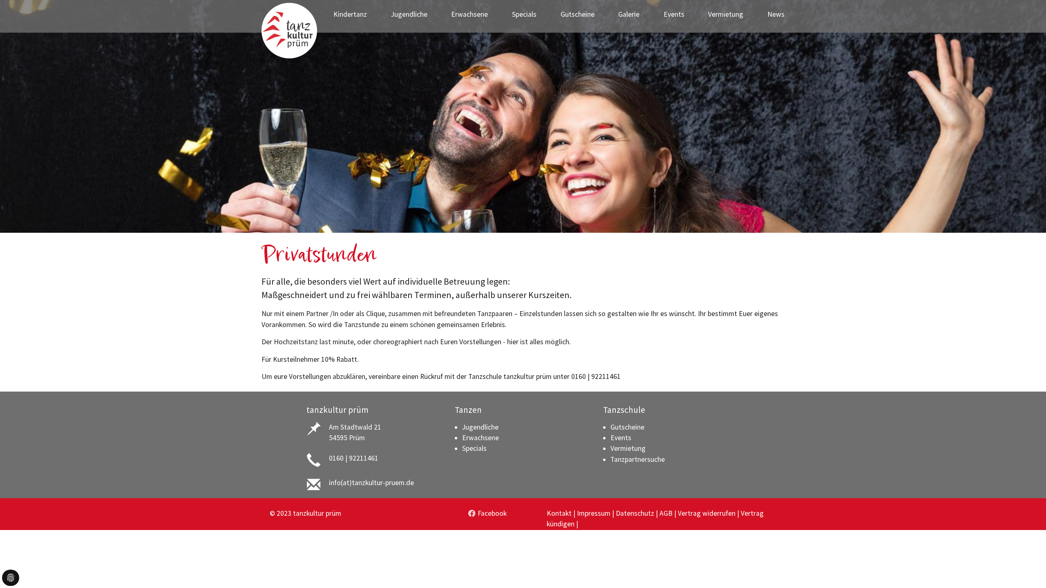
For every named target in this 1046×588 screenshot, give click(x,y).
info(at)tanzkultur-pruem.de (371, 482)
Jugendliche (480, 427)
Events (620, 437)
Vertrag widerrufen (706, 513)
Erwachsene (480, 437)
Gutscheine (627, 427)
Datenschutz (635, 513)
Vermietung (628, 448)
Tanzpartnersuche (637, 459)
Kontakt (559, 513)
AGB (666, 513)
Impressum (593, 513)
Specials (474, 448)
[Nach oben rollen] (1027, 569)
